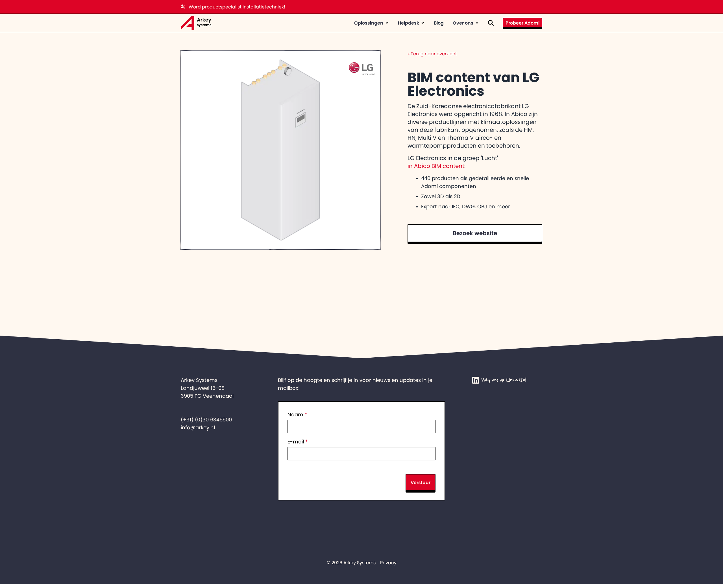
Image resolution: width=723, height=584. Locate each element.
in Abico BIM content (436, 166)
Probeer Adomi (522, 23)
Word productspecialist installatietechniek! (237, 7)
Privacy (388, 562)
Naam (297, 414)
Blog (439, 23)
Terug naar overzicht (432, 53)
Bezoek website (475, 233)
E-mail (298, 441)
